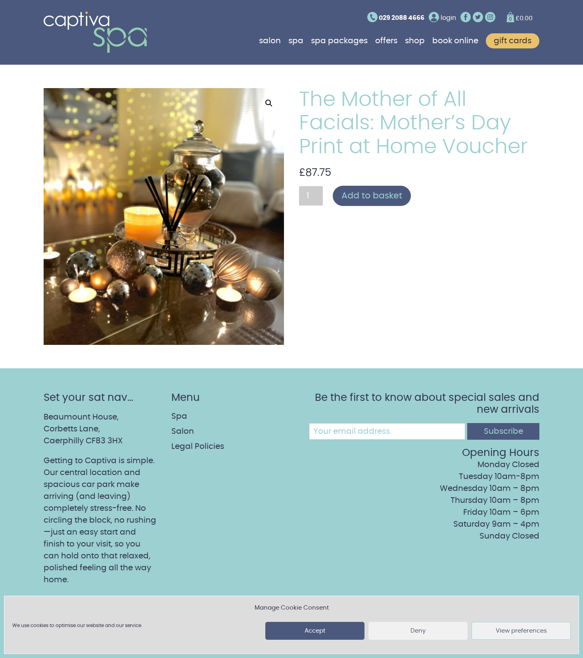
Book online (455, 41)
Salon (270, 41)
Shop (415, 41)
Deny (418, 631)
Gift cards (512, 41)
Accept (315, 631)
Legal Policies (197, 446)
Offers (386, 41)
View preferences (521, 631)
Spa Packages (339, 41)
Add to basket (371, 195)
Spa (295, 41)
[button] (269, 103)
